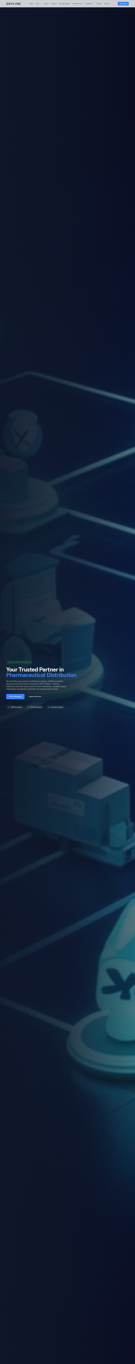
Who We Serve (77, 3)
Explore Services (35, 696)
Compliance (88, 3)
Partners (99, 3)
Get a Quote (123, 3)
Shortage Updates (64, 3)
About (37, 3)
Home (31, 3)
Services (46, 3)
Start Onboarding (15, 696)
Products (54, 3)
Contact (106, 3)
